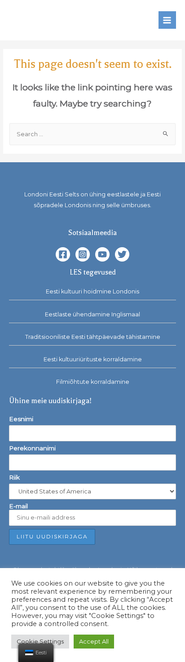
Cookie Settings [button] (40, 641)
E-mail (18, 506)
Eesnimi (21, 418)
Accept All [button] (94, 641)
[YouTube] (102, 254)
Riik (14, 477)
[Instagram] (82, 254)
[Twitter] (122, 254)
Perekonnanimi (32, 448)
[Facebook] (63, 254)
